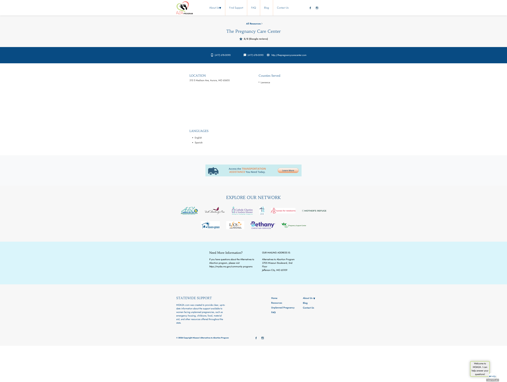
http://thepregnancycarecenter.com (288, 55)
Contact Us (283, 8)
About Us (214, 8)
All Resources (253, 23)
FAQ (253, 8)
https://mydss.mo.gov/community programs (230, 266)
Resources (276, 303)
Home (274, 298)
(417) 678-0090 (223, 55)
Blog (266, 8)
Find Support (236, 8)
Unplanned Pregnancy (283, 307)
